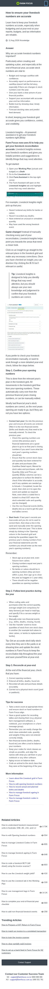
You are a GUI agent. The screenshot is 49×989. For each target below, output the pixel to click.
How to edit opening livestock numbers (25, 784)
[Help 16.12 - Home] (24, 3)
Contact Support (24, 962)
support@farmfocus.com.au (21, 980)
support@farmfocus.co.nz (21, 977)
